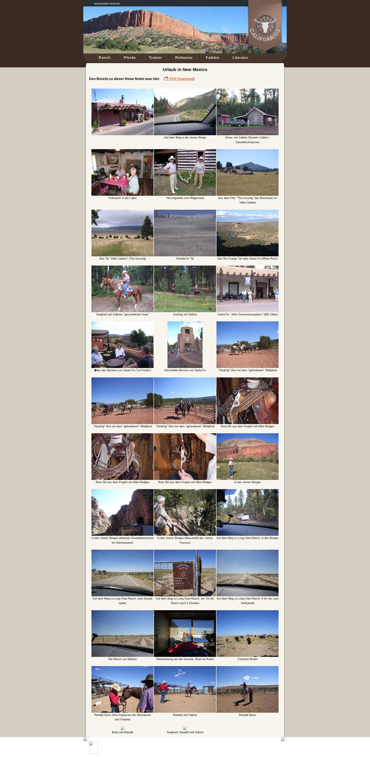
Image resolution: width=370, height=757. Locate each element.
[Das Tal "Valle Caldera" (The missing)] (122, 212)
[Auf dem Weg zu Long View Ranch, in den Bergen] (247, 491)
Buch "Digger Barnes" (164, 747)
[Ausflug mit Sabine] (185, 267)
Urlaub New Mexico (192, 747)
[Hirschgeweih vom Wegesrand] (185, 151)
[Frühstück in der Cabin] (122, 151)
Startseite (141, 747)
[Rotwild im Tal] (185, 212)
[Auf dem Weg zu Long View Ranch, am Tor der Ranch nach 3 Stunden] (185, 552)
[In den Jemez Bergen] (247, 435)
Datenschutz (273, 747)
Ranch (104, 57)
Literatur (240, 57)
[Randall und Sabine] (185, 668)
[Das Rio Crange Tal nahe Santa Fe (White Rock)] (247, 212)
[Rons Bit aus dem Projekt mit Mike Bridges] (247, 379)
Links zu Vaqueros (219, 747)
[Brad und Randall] (122, 728)
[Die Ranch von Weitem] (122, 612)
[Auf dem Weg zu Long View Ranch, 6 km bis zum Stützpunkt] (247, 552)
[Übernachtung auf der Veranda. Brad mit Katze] (185, 612)
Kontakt (239, 747)
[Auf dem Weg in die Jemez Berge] (185, 90)
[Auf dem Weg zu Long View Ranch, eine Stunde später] (122, 552)
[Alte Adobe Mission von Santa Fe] (185, 323)
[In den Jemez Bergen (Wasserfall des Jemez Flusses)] (185, 491)
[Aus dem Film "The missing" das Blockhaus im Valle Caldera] (247, 151)
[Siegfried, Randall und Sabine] (185, 728)
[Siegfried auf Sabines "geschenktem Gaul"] (122, 267)
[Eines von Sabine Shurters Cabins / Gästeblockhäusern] (247, 90)
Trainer (155, 57)
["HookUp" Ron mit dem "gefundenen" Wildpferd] (247, 323)
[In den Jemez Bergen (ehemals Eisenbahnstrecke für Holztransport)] (122, 491)
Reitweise (184, 57)
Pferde (130, 57)
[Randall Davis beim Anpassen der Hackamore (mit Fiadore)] (122, 668)
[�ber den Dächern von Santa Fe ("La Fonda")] (122, 323)
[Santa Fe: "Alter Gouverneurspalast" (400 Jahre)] (247, 267)
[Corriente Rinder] (247, 612)
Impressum (254, 747)
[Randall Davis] (247, 668)
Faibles (212, 57)
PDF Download (181, 79)
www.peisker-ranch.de (107, 3)
